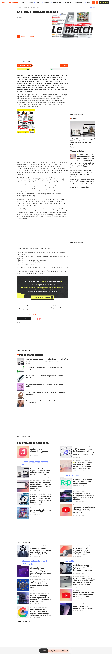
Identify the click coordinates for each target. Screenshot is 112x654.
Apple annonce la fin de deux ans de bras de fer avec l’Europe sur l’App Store (39, 585)
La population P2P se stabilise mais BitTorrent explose (44, 368)
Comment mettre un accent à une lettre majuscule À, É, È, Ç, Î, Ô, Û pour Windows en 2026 (82, 165)
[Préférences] (97, 2)
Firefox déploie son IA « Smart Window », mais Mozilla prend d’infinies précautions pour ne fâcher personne (40, 571)
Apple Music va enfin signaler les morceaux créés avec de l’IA (39, 451)
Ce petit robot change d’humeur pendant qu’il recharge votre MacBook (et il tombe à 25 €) (41, 598)
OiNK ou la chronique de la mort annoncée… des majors (44, 385)
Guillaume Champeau (27, 36)
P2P (19, 322)
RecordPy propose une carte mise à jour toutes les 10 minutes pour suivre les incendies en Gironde (82, 181)
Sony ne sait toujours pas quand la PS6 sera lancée (83, 607)
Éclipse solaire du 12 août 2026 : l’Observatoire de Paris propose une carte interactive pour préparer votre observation (81, 173)
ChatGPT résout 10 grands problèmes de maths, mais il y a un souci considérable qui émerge (85, 157)
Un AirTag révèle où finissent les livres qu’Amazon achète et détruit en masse (81, 551)
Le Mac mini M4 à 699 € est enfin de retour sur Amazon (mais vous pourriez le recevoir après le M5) (84, 581)
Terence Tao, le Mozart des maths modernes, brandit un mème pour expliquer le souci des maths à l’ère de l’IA (82, 465)
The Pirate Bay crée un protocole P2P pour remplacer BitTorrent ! (46, 393)
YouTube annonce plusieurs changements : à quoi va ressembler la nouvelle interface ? (84, 510)
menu (22, 2)
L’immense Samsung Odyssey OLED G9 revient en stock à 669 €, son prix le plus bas (84, 496)
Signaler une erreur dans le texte (26, 315)
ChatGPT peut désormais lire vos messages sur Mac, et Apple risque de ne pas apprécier (40, 485)
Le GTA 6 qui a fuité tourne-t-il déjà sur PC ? (41, 511)
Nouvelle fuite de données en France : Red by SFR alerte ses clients (83, 481)
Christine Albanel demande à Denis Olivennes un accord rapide (45, 402)
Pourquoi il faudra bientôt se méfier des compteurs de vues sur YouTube (83, 594)
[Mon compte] (93, 2)
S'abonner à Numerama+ (41, 297)
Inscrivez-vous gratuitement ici (41, 310)
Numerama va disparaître (79, 187)
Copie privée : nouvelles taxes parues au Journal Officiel (44, 377)
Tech (93, 7)
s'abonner (105, 2)
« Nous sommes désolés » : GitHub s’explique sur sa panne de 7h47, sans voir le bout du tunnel (40, 499)
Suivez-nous (64, 65)
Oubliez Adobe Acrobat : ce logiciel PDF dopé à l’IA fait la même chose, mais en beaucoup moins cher (47, 360)
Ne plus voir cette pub (23, 61)
